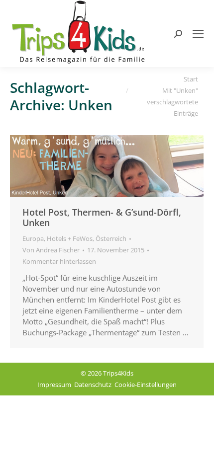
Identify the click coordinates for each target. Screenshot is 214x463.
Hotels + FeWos (70, 238)
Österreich (111, 238)
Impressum (54, 384)
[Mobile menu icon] (198, 34)
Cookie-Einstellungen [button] (145, 384)
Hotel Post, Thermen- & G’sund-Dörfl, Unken (101, 217)
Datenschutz (92, 384)
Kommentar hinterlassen (59, 261)
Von (51, 249)
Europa (33, 238)
